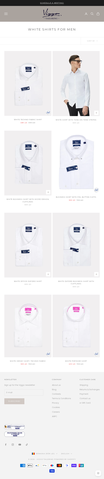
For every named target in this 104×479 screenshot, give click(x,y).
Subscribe (14, 401)
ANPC (54, 416)
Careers (56, 412)
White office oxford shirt (28, 281)
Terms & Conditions (61, 398)
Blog (54, 389)
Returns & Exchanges (90, 389)
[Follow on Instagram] (12, 444)
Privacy (55, 403)
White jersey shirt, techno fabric (28, 361)
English (65, 454)
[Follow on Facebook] (5, 444)
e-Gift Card (85, 403)
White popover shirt (76, 361)
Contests (56, 394)
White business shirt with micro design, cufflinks (27, 200)
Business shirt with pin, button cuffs (76, 197)
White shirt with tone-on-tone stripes (76, 120)
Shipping (84, 385)
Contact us (85, 398)
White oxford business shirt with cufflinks (76, 282)
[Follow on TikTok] (26, 444)
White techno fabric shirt (28, 120)
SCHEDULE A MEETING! (52, 3)
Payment (84, 394)
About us (56, 385)
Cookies (56, 407)
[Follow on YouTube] (19, 444)
